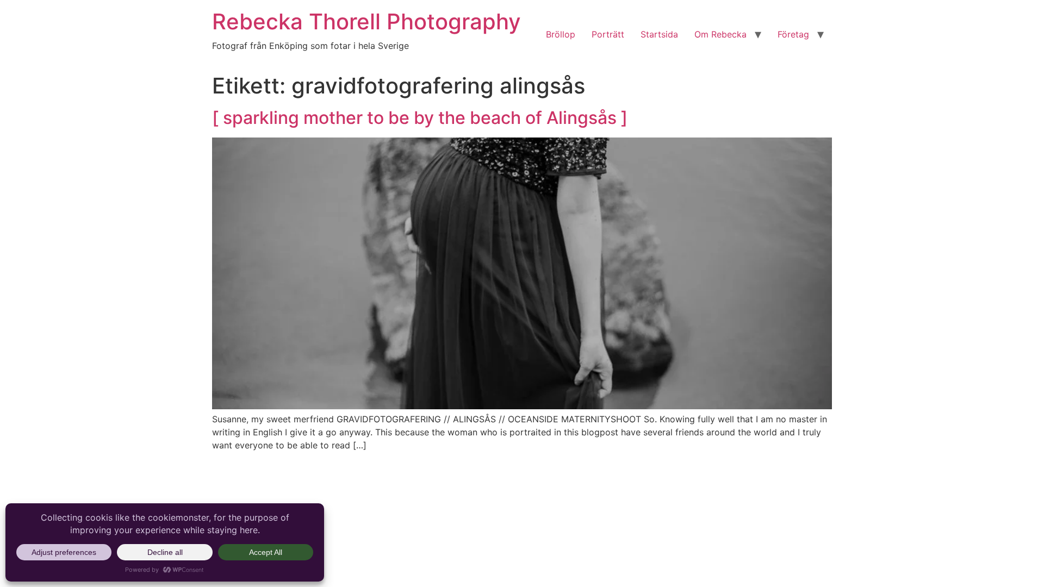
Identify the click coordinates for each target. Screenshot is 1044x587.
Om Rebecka (720, 34)
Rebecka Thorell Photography (366, 21)
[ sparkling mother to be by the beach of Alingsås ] (419, 117)
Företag (793, 34)
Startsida (659, 34)
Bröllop (560, 34)
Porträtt (608, 34)
